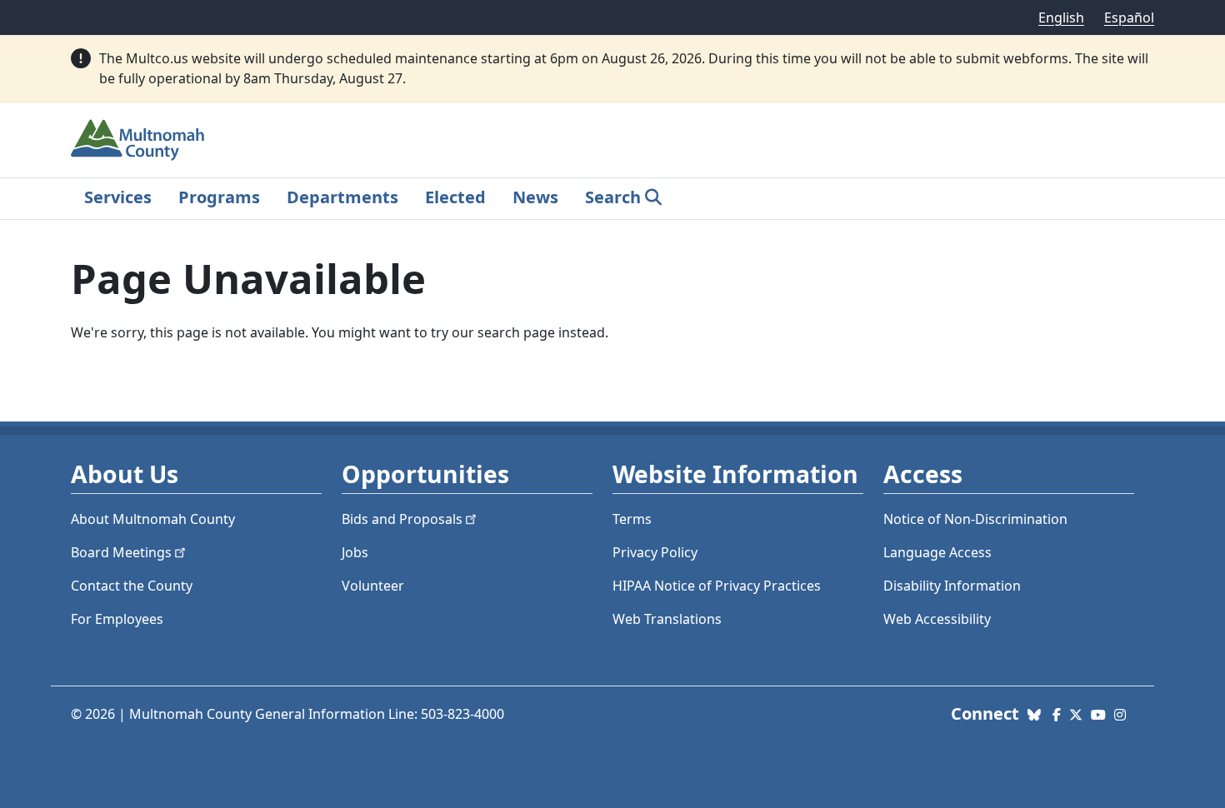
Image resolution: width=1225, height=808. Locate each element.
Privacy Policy (655, 552)
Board (121, 552)
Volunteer (373, 585)
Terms (632, 519)
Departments (342, 197)
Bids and (402, 519)
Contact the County (131, 585)
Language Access (937, 552)
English (1061, 17)
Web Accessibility (937, 619)
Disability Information (952, 585)
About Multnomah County (153, 519)
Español (1129, 17)
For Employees (117, 619)
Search (613, 197)
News (535, 197)
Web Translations (667, 619)
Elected (455, 197)
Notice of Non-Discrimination (975, 519)
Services (118, 197)
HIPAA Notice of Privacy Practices (716, 585)
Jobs (355, 552)
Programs (219, 197)
